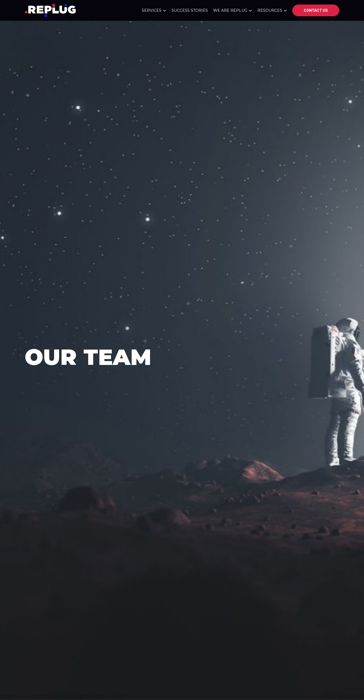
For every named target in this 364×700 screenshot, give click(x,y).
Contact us (316, 10)
